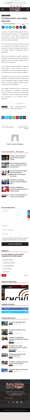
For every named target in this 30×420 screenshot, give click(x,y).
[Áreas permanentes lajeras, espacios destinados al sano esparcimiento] (5, 165)
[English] (14, 6)
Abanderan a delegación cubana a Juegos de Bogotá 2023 (18, 181)
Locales (10, 324)
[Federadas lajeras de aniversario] (5, 370)
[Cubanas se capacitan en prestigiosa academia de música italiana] (5, 338)
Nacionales (11, 342)
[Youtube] (21, 402)
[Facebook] (3, 27)
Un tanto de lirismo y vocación (23, 127)
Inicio (3, 13)
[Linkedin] (20, 27)
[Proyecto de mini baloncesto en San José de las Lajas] (5, 195)
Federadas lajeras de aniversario (18, 369)
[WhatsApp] (13, 27)
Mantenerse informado (9, 263)
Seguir (25, 312)
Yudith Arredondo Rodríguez (9, 23)
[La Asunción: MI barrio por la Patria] (5, 332)
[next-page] (5, 202)
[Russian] (17, 6)
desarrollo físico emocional (20, 106)
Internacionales (12, 351)
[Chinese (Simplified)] (11, 6)
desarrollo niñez (5, 108)
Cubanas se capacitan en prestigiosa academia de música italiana (18, 339)
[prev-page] (2, 202)
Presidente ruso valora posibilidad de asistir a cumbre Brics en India (18, 347)
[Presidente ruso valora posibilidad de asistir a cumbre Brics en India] (5, 346)
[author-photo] (15, 142)
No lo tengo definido (8, 266)
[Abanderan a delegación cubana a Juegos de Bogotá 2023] (5, 181)
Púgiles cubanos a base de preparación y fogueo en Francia (18, 157)
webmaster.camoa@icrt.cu (18, 398)
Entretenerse (6, 271)
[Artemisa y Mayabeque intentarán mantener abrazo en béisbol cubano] (5, 189)
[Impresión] (24, 27)
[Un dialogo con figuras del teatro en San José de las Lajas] (5, 362)
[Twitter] (6, 27)
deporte (11, 106)
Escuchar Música (7, 269)
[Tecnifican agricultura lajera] (5, 323)
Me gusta (25, 308)
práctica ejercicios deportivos (16, 108)
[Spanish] (20, 6)
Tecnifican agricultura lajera (17, 322)
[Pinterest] (17, 27)
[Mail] (12, 402)
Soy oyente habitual (8, 260)
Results (25, 275)
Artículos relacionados (8, 151)
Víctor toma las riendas (8, 127)
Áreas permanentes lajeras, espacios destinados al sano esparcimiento (18, 165)
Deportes (12, 13)
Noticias (7, 13)
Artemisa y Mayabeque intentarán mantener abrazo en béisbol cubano (19, 189)
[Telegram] (10, 27)
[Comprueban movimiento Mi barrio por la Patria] (5, 355)
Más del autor (19, 151)
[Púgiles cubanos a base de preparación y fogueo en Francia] (5, 157)
